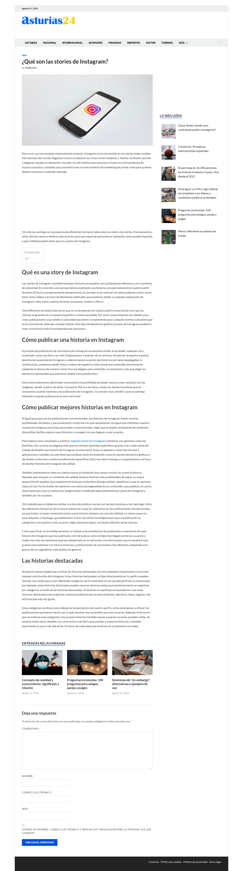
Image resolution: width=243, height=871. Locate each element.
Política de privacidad (195, 861)
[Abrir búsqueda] (219, 43)
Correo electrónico (36, 792)
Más (181, 42)
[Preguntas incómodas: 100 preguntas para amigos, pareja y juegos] (87, 663)
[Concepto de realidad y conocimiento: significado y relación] (42, 663)
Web (25, 808)
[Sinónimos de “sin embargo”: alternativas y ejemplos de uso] (132, 663)
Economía (95, 42)
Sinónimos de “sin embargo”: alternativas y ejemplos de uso (131, 684)
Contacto (154, 861)
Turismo (167, 42)
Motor (150, 42)
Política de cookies (171, 861)
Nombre (27, 776)
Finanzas (115, 42)
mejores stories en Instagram (87, 440)
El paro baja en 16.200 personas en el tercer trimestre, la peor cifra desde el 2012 (198, 172)
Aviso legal (215, 861)
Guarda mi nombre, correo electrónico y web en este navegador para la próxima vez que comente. (86, 831)
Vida (24, 55)
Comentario (31, 728)
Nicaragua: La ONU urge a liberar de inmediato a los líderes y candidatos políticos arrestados (198, 193)
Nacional (49, 42)
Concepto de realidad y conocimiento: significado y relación (40, 684)
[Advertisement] (156, 25)
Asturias (31, 42)
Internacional (72, 42)
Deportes (133, 42)
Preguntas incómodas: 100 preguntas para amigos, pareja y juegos (85, 684)
